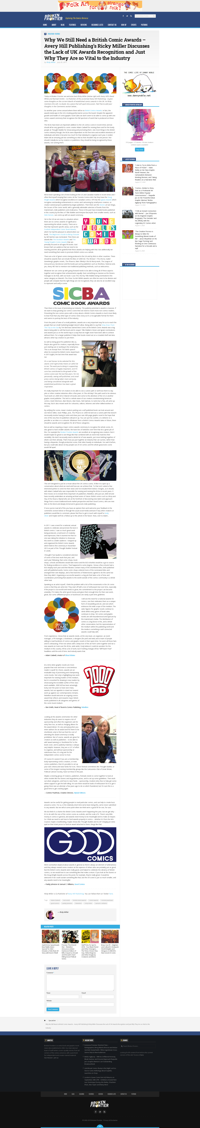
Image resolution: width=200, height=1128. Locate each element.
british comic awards (79, 900)
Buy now (139, 149)
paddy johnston (67, 903)
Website (49, 1001)
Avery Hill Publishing (76, 894)
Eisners (102, 205)
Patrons (144, 24)
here (111, 894)
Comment (50, 973)
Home (45, 24)
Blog (62, 24)
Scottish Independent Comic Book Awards (60, 229)
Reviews (84, 24)
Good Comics (80, 884)
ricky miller (88, 903)
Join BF (124, 24)
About (54, 24)
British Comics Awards (93, 110)
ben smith (66, 900)
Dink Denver (48, 215)
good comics (55, 903)
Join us (56, 1058)
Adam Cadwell (55, 900)
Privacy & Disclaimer (110, 1120)
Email (84, 993)
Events (133, 24)
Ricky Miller (51, 62)
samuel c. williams (101, 903)
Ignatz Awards (106, 200)
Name (48, 993)
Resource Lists (97, 24)
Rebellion (84, 707)
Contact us (112, 24)
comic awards (93, 900)
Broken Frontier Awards (69, 432)
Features (72, 24)
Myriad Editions (80, 793)
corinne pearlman (107, 900)
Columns (81, 1094)
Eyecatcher (51, 34)
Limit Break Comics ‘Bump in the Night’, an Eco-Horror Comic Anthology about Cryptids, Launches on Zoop (100, 1070)
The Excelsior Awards (61, 239)
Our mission (48, 1058)
